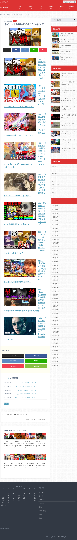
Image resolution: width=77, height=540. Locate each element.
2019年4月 (55, 269)
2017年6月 (55, 350)
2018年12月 (55, 284)
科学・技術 (55, 185)
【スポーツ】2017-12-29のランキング (68, 124)
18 (13, 498)
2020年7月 (55, 213)
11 (13, 496)
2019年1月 (55, 280)
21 (29, 498)
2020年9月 (55, 206)
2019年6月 (55, 261)
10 (8, 496)
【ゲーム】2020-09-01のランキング (24, 386)
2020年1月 (55, 235)
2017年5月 (55, 354)
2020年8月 (55, 209)
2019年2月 (55, 276)
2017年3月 (55, 362)
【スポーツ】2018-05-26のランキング (68, 83)
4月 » (6, 505)
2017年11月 (55, 332)
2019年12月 (55, 239)
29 (35, 500)
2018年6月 (55, 306)
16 (3, 498)
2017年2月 (55, 365)
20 (24, 498)
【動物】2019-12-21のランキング (68, 75)
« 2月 (2, 505)
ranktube (4, 7)
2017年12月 (55, 328)
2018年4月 (55, 313)
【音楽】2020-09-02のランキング (66, 52)
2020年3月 (55, 228)
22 (35, 498)
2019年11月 (55, 243)
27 (24, 500)
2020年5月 (55, 221)
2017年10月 (55, 336)
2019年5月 (55, 265)
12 (19, 496)
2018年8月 (55, 298)
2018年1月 (55, 324)
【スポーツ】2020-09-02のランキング (66, 41)
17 (8, 498)
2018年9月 (55, 295)
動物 (51, 7)
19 (19, 498)
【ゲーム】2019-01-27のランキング (68, 141)
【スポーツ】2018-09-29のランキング (68, 108)
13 (24, 496)
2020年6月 (55, 217)
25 (13, 500)
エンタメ (71, 7)
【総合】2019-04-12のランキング (68, 91)
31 (8, 503)
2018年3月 (55, 317)
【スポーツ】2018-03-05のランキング (68, 100)
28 (29, 500)
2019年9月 (55, 250)
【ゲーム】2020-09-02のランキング (24, 383)
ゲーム (30, 7)
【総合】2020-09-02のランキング (66, 58)
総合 (20, 7)
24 (8, 500)
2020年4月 (55, 224)
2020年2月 (55, 232)
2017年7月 (55, 347)
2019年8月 (55, 254)
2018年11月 (55, 287)
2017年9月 (55, 339)
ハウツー (54, 177)
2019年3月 (55, 273)
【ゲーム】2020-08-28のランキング (24, 397)
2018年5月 (55, 310)
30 (3, 503)
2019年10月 (55, 247)
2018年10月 (55, 291)
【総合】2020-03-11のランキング (36, 419)
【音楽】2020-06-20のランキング (68, 149)
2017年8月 (55, 343)
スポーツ (61, 7)
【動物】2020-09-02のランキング (66, 46)
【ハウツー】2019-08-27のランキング (68, 133)
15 (35, 496)
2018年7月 (55, 302)
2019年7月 (55, 258)
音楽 (40, 7)
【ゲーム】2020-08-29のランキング (24, 394)
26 (19, 500)
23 (3, 500)
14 (29, 496)
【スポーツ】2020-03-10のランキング (16, 414)
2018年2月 (55, 321)
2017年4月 (55, 358)
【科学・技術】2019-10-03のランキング (69, 116)
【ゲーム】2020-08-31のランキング (24, 390)
